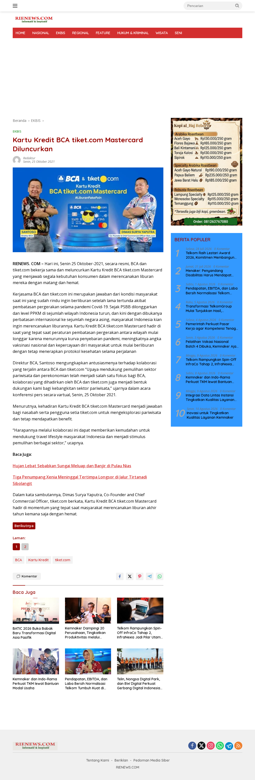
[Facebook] (192, 746)
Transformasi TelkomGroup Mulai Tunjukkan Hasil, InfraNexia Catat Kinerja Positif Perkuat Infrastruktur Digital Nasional (211, 308)
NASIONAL (40, 33)
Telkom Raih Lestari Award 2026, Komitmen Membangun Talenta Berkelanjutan (210, 255)
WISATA (162, 33)
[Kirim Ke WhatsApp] (159, 576)
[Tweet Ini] (129, 576)
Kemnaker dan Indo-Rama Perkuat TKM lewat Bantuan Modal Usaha (36, 683)
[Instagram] (211, 746)
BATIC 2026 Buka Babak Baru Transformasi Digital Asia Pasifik (34, 633)
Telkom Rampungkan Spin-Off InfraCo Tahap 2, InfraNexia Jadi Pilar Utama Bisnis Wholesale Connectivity (140, 633)
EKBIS (60, 33)
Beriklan (121, 760)
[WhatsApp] (220, 746)
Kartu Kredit (38, 560)
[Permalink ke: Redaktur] (17, 159)
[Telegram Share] (149, 576)
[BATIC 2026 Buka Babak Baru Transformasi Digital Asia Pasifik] (36, 611)
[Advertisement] (127, 75)
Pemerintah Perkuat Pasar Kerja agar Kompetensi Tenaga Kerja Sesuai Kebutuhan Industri (212, 326)
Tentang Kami (97, 760)
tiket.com (62, 560)
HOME (20, 33)
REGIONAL (80, 33)
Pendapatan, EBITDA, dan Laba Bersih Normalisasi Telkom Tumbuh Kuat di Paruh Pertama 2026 (86, 684)
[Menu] (16, 5)
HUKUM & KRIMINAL (133, 33)
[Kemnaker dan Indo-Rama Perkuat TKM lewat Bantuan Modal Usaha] (36, 661)
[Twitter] (201, 746)
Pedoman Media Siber (151, 760)
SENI (178, 33)
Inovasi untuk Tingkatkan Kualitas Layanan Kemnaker (210, 415)
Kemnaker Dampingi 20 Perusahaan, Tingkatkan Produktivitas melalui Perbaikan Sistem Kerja (85, 633)
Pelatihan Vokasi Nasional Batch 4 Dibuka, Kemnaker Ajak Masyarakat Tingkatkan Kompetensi (212, 343)
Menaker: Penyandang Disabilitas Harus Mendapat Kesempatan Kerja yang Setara (212, 272)
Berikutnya (24, 525)
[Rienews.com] (34, 19)
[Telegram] (229, 746)
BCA (18, 560)
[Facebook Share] (120, 576)
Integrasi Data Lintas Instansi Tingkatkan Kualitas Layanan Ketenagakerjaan (210, 397)
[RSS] (238, 746)
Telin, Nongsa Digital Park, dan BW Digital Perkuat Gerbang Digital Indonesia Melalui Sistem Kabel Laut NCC (138, 684)
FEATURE (103, 33)
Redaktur (29, 158)
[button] (237, 5)
